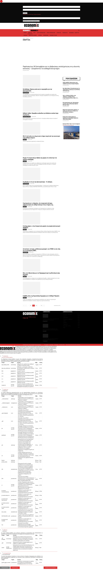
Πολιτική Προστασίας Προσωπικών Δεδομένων (73, 344)
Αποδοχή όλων (15, 567)
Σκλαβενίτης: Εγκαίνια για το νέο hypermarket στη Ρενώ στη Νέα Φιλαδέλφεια (51, 319)
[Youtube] (27, 318)
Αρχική (25, 32)
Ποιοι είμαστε (46, 344)
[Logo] (27, 30)
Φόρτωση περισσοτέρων (68, 125)
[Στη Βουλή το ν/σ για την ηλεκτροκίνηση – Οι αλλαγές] (41, 174)
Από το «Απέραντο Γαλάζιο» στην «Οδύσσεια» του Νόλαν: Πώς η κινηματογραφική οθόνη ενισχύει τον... (70, 96)
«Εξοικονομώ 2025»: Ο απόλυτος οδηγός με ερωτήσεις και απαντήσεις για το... (50, 339)
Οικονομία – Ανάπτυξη (74, 32)
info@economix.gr (32, 316)
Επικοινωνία (51, 344)
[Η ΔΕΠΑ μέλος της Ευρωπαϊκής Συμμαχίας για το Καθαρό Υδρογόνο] (41, 288)
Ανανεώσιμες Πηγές (26, 116)
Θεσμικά (25, 35)
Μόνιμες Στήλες (53, 35)
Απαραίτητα (5, 356)
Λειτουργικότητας (7, 553)
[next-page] (44, 305)
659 (36, 305)
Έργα (34, 32)
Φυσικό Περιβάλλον (51, 32)
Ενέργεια (30, 32)
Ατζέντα (40, 35)
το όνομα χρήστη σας (27, 8)
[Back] (23, 3)
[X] (26, 318)
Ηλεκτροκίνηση (26, 92)
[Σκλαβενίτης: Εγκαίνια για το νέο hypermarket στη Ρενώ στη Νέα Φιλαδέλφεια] (51, 316)
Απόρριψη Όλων (5, 567)
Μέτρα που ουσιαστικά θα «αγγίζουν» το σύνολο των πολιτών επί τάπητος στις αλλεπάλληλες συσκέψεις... (71, 111)
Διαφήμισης (5, 389)
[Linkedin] (25, 318)
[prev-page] (24, 305)
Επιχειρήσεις (25, 252)
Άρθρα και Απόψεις (33, 35)
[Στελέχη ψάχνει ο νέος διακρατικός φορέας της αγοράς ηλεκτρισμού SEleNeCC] (41, 218)
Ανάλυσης (5, 529)
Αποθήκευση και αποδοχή (50, 567)
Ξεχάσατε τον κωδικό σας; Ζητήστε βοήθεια (32, 14)
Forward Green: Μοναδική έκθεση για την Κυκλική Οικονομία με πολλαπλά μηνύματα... (51, 329)
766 (41, 305)
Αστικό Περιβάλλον (41, 32)
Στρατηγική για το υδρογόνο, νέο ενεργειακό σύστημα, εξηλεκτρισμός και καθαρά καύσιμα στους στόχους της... (38, 204)
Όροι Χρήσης (56, 344)
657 (30, 305)
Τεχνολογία (65, 32)
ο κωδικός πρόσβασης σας (28, 11)
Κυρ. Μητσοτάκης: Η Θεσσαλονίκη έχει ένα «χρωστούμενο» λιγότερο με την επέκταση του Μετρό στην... (71, 89)
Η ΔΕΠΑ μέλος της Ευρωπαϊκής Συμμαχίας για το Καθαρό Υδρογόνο (41, 296)
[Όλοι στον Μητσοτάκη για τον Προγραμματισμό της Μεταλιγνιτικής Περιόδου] (41, 265)
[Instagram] (23, 318)
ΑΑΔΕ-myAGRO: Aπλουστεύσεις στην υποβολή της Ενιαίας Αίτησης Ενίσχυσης (71, 83)
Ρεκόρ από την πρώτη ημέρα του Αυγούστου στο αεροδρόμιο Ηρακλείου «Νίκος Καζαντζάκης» (70, 118)
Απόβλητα (59, 32)
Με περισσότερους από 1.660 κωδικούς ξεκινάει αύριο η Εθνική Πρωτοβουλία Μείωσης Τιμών (70, 104)
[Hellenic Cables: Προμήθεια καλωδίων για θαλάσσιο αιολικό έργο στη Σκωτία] (41, 105)
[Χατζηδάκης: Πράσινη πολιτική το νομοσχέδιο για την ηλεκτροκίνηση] (41, 81)
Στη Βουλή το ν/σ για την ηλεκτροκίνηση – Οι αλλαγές (37, 182)
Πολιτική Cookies (62, 344)
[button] (79, 30)
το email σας (25, 19)
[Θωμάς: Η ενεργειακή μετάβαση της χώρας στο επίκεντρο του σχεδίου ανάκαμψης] (41, 150)
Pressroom (45, 35)
